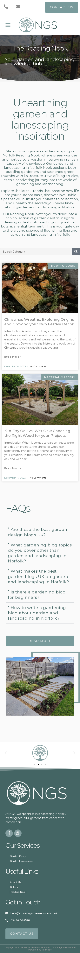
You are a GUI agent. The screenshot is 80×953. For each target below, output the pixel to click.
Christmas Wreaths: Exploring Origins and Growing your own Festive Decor (39, 321)
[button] (8, 25)
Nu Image (47, 949)
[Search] (76, 251)
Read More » (12, 356)
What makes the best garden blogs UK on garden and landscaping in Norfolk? (38, 576)
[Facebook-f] (9, 833)
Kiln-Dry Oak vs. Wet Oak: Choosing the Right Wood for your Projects (37, 433)
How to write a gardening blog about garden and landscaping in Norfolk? (37, 613)
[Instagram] (18, 833)
